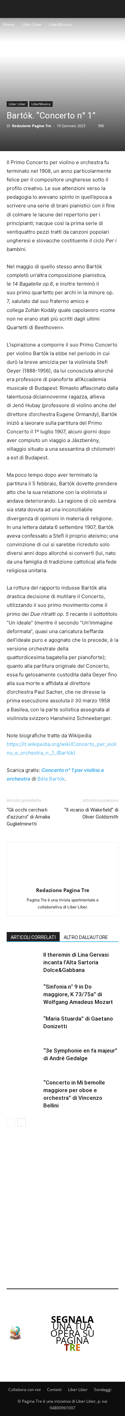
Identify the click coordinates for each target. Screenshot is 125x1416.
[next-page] (21, 1122)
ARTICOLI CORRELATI (33, 937)
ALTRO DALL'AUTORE (86, 937)
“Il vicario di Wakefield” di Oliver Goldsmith (91, 813)
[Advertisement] (62, 1208)
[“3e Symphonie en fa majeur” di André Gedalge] (23, 1058)
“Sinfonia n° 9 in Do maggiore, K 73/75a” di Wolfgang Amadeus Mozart (78, 994)
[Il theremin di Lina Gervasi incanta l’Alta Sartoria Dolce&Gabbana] (23, 962)
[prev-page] (11, 1122)
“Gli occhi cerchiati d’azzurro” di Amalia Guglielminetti (28, 817)
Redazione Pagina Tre (31, 125)
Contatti (54, 1389)
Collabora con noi (24, 1389)
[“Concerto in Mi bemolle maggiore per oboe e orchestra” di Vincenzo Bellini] (23, 1090)
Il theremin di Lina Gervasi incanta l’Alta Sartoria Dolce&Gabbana (76, 962)
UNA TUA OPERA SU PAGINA (72, 1333)
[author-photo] (63, 881)
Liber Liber (32, 24)
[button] (10, 9)
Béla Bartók (51, 779)
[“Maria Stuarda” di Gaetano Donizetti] (23, 1026)
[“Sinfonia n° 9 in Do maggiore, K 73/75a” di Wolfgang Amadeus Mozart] (23, 994)
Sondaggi (102, 1389)
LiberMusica (60, 24)
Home (9, 24)
